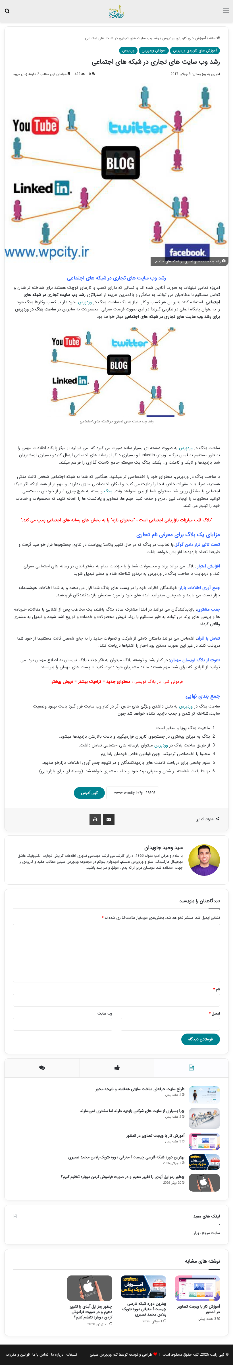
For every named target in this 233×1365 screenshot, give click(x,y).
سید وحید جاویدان (163, 848)
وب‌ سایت (104, 1014)
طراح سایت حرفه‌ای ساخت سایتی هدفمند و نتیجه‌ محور (139, 1089)
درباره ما (57, 1355)
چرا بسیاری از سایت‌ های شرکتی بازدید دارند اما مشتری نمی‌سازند (132, 1111)
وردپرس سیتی (101, 1355)
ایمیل (214, 1014)
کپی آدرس (89, 793)
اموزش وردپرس (154, 50)
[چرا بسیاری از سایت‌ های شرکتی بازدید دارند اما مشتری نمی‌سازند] (204, 1118)
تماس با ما (40, 1355)
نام (216, 989)
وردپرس (128, 50)
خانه (213, 38)
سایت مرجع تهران (206, 1233)
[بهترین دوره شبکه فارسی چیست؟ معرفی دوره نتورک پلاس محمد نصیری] (204, 1162)
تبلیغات (71, 1355)
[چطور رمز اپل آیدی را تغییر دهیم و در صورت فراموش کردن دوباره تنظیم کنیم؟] (204, 1183)
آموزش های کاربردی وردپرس (184, 38)
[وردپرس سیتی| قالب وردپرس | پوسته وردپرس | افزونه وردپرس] (116, 11)
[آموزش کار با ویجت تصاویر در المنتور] (204, 1141)
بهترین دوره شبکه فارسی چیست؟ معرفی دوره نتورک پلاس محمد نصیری (126, 1157)
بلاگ (109, 491)
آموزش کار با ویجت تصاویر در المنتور (155, 1135)
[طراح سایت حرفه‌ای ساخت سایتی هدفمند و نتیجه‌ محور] (204, 1095)
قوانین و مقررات (18, 1355)
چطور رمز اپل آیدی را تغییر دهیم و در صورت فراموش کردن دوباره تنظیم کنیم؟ (122, 1177)
